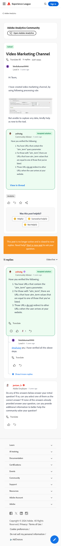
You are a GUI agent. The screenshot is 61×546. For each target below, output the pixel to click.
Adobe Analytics (10, 13)
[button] (15, 59)
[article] (30, 301)
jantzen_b (17, 385)
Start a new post (34, 245)
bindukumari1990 (21, 66)
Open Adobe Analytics (23, 33)
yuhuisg (18, 133)
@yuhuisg (16, 347)
